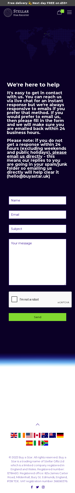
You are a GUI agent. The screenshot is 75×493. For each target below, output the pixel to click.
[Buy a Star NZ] (52, 437)
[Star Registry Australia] (44, 437)
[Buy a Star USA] (29, 437)
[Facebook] (32, 487)
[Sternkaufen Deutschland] (60, 437)
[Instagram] (43, 487)
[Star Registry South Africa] (44, 445)
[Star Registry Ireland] (21, 437)
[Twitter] (37, 487)
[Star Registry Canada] (37, 437)
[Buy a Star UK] (14, 437)
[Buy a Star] (16, 12)
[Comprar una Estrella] (29, 445)
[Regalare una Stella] (37, 445)
